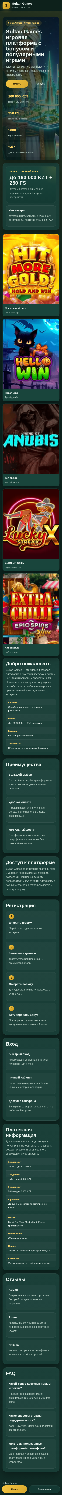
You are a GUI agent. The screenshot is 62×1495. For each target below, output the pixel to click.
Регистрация (44, 1489)
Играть (17, 83)
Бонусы (41, 83)
